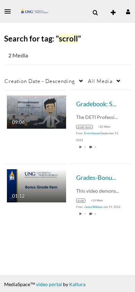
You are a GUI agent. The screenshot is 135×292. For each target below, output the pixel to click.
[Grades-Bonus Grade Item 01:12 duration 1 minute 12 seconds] (36, 185)
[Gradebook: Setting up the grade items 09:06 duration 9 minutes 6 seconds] (36, 111)
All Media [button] (100, 81)
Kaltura (77, 284)
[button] (9, 11)
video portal (49, 284)
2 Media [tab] (18, 55)
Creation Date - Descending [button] (39, 81)
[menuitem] (95, 13)
